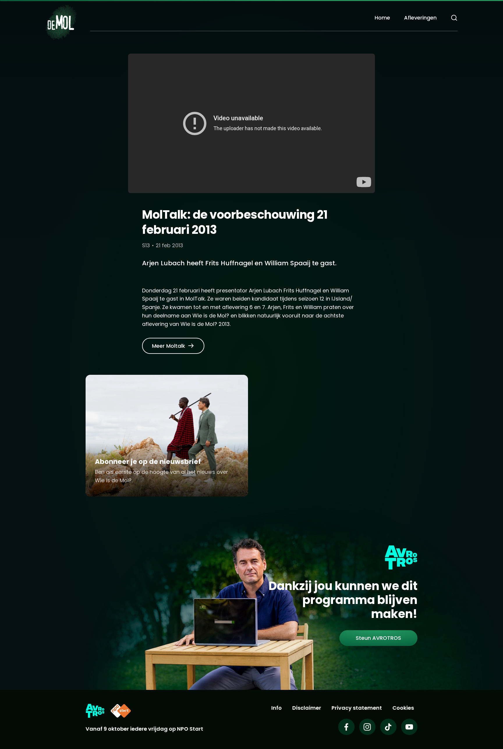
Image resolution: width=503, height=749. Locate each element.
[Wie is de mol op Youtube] (409, 727)
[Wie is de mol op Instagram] (367, 727)
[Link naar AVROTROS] (95, 711)
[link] (173, 346)
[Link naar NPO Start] (120, 711)
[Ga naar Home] (60, 22)
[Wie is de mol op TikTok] (388, 727)
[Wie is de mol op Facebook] (346, 727)
